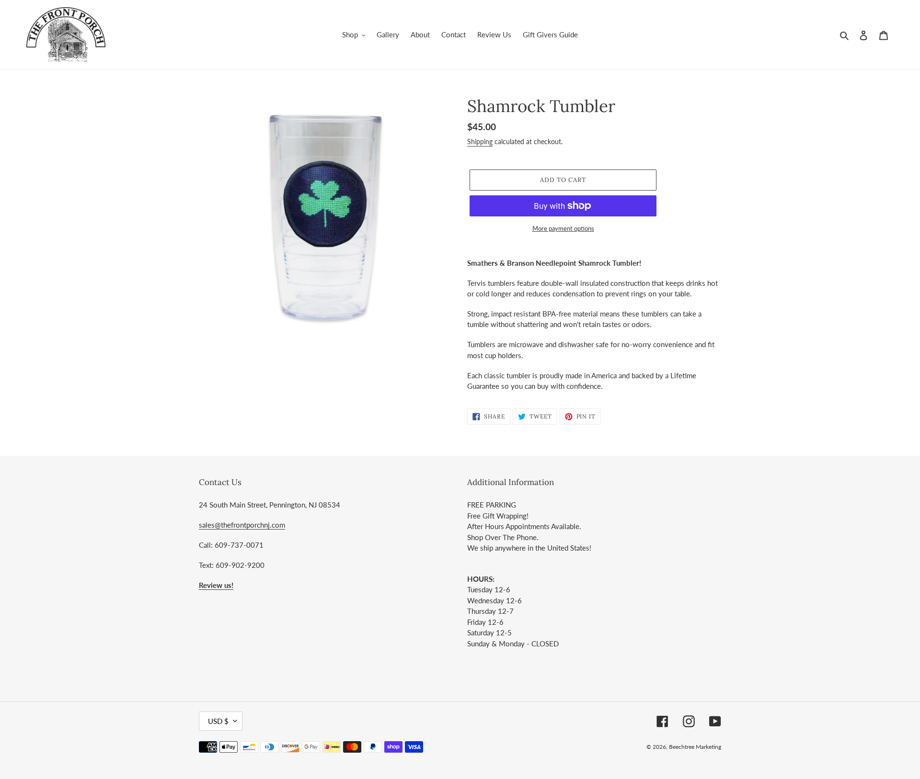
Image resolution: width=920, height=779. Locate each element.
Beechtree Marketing (695, 746)
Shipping (480, 141)
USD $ (218, 721)
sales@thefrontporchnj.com (242, 524)
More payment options (563, 228)
